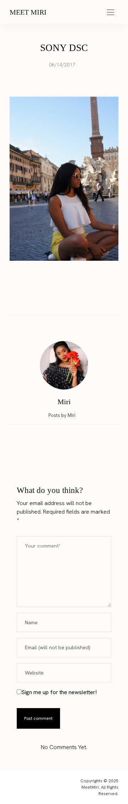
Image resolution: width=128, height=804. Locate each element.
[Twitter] (57, 299)
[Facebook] (44, 299)
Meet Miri (28, 12)
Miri (64, 402)
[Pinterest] (71, 299)
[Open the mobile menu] (110, 12)
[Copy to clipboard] (84, 299)
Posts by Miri (62, 415)
